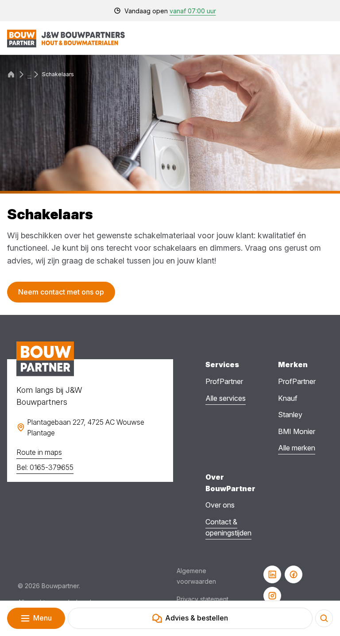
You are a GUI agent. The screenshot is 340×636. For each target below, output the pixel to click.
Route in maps (39, 452)
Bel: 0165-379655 (44, 467)
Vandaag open (170, 11)
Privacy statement (202, 599)
